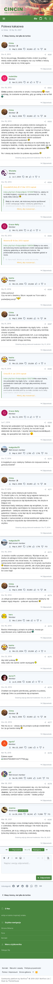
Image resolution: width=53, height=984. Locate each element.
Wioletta (12, 171)
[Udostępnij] (45, 54)
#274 (50, 626)
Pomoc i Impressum (10, 972)
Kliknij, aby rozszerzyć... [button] (26, 209)
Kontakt (4, 938)
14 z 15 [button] (27, 850)
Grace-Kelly (14, 224)
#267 (50, 324)
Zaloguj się (5, 950)
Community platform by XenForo (25, 979)
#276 (50, 687)
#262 (50, 88)
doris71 (12, 676)
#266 (50, 289)
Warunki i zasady (16, 968)
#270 (50, 459)
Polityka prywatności (32, 968)
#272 (50, 552)
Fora (3, 933)
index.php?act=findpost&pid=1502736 (18, 378)
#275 (50, 657)
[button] (4, 18)
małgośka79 (14, 447)
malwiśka (13, 76)
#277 (50, 722)
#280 (50, 820)
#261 (50, 55)
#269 (50, 422)
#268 (50, 369)
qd (10, 772)
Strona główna (7, 928)
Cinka (5, 30)
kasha (11, 278)
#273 (50, 595)
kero (11, 614)
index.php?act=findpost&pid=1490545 (18, 245)
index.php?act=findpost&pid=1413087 (18, 192)
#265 (50, 236)
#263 (50, 121)
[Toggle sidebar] (50, 19)
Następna (37, 850)
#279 (50, 784)
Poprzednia (16, 850)
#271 (50, 489)
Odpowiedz (47, 69)
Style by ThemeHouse (10, 981)
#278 (50, 753)
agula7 (12, 741)
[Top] (33, 972)
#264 (50, 182)
